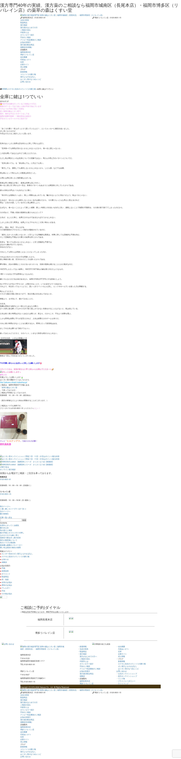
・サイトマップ (122, 683)
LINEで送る (4, 467)
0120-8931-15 (5, 494)
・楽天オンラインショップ (126, 676)
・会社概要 (120, 646)
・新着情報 (82, 646)
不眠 (3, 568)
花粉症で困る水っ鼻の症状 (10, 537)
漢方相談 (23, 25)
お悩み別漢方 (84, 671)
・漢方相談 (82, 654)
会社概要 (23, 57)
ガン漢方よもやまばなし (126, 666)
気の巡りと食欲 (6, 530)
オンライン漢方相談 (8, 469)
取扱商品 (23, 22)
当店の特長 (24, 20)
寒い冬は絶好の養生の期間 (10, 547)
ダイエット (6, 573)
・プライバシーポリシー (125, 681)
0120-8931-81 (5, 479)
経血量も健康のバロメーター (11, 545)
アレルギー (6, 588)
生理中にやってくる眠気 (9, 525)
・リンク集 (120, 678)
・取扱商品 (82, 651)
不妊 (3, 590)
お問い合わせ (25, 81)
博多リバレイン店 (85, 683)
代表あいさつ (122, 649)
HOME (4, 89)
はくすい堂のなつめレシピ (127, 668)
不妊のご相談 (84, 666)
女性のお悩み (7, 582)
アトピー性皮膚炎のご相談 (89, 668)
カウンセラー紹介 (85, 663)
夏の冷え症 (4, 527)
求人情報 (120, 656)
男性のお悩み (7, 585)
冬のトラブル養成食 (8, 542)
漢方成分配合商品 (85, 673)
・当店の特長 (83, 649)
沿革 (119, 651)
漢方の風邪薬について (8, 540)
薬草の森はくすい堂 (9, 387)
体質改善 (5, 571)
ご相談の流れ (84, 659)
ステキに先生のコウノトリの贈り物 (22, 89)
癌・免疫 (5, 579)
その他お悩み (7, 593)
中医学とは (83, 661)
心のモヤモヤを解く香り (9, 535)
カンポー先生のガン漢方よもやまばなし (17, 553)
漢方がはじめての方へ (87, 656)
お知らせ (5, 559)
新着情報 (120, 661)
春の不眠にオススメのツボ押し (12, 532)
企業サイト (121, 654)
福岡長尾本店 (84, 681)
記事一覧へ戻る (6, 517)
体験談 (4, 562)
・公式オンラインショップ (126, 673)
